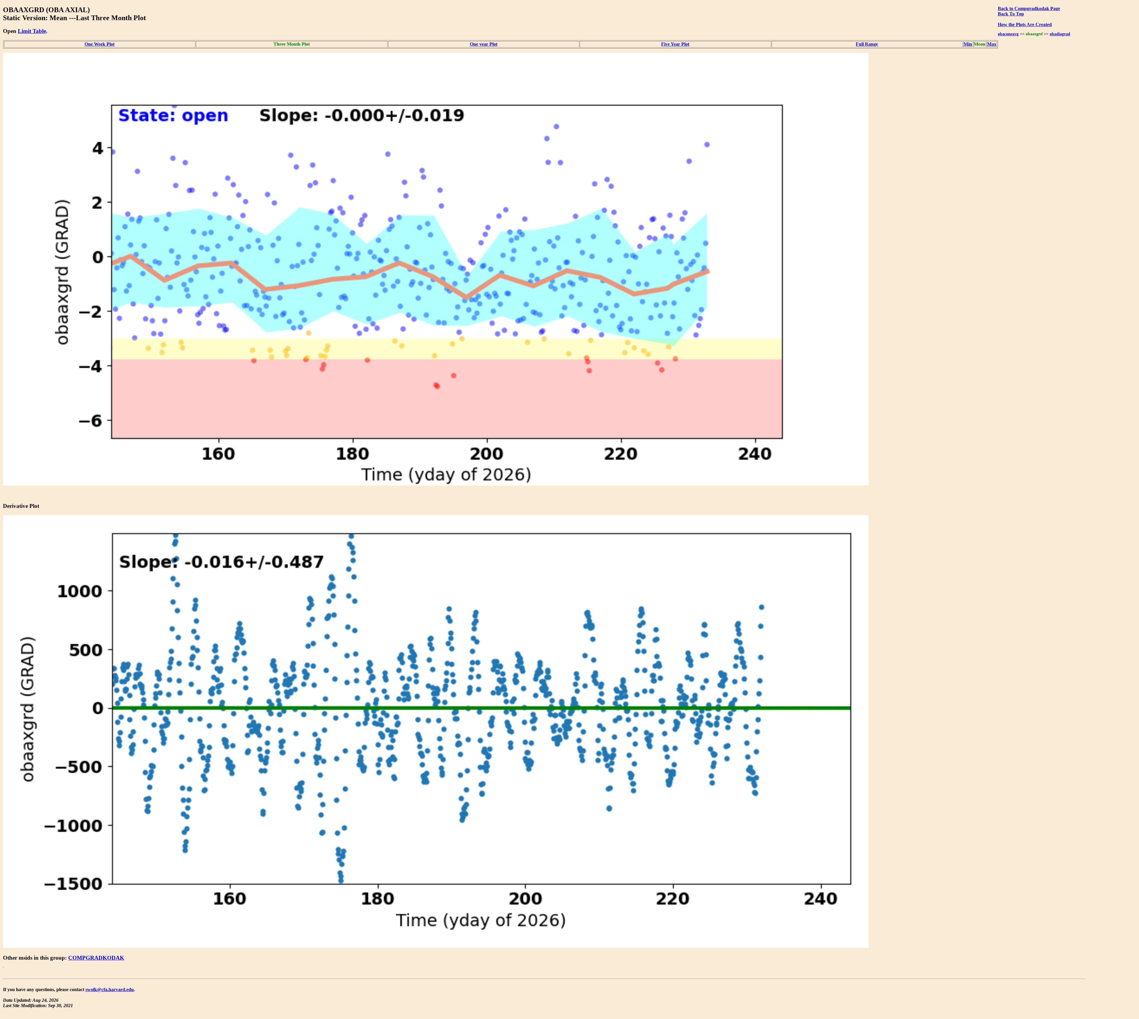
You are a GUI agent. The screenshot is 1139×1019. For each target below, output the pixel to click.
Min (968, 44)
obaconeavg (1008, 33)
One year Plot (483, 44)
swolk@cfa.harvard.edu (109, 989)
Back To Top (1011, 13)
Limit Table (32, 31)
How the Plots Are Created (1025, 24)
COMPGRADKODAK (96, 958)
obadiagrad (1060, 33)
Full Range (867, 44)
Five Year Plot (675, 44)
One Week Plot (99, 44)
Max (991, 44)
